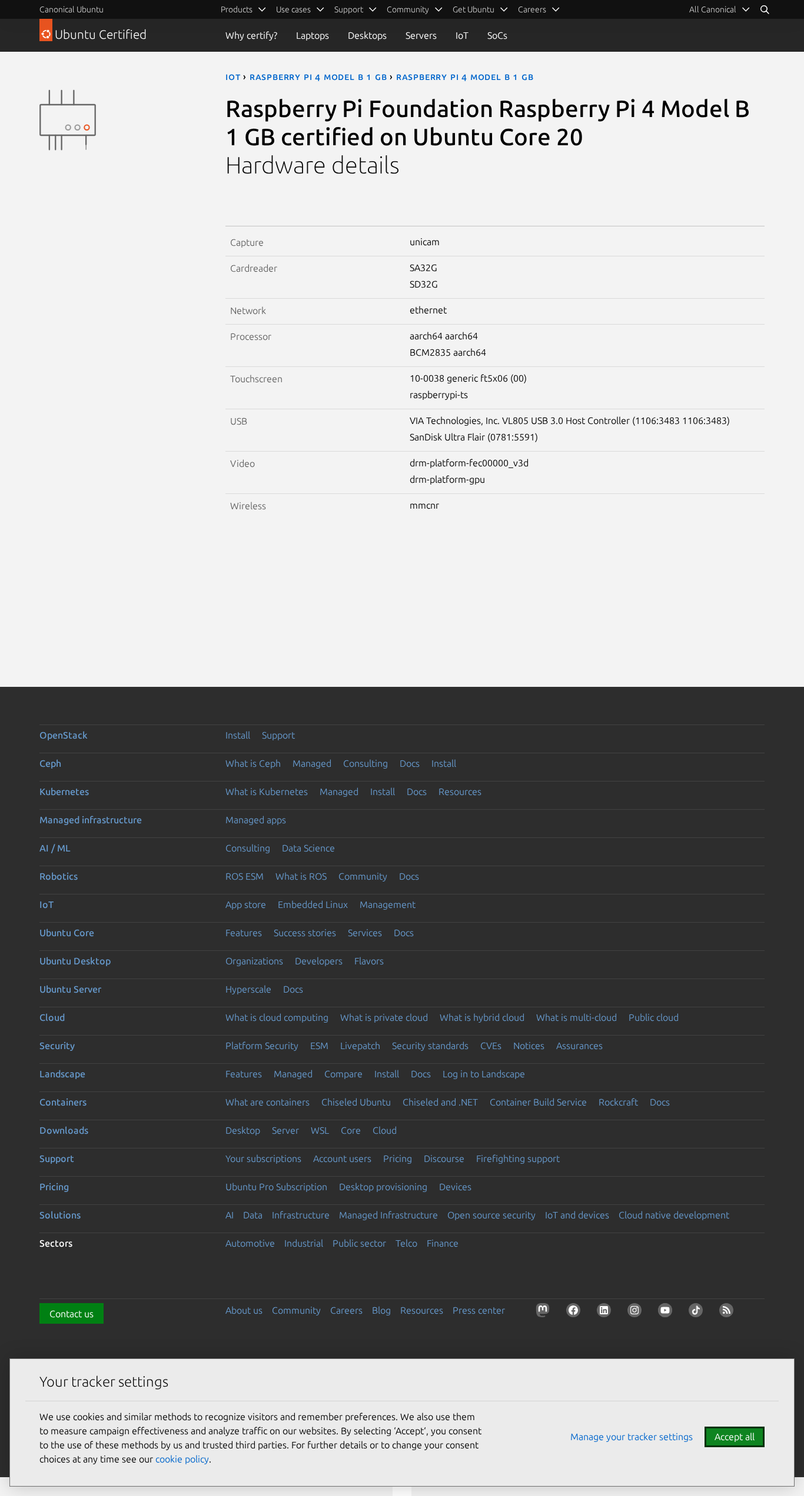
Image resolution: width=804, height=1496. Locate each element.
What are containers (267, 1102)
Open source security (491, 1215)
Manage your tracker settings (631, 1436)
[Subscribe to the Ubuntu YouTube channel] (667, 1312)
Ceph (50, 763)
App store (245, 904)
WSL (320, 1130)
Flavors (369, 961)
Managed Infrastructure (388, 1215)
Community (362, 876)
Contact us (71, 1313)
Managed (312, 763)
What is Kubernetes (266, 791)
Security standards (430, 1045)
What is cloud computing (276, 1017)
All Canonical (712, 9)
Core (351, 1130)
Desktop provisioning (383, 1186)
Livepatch (360, 1045)
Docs (410, 763)
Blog (381, 1310)
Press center (479, 1310)
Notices (528, 1045)
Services (365, 932)
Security (57, 1045)
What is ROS (301, 876)
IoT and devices (577, 1215)
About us (244, 1310)
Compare (343, 1073)
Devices (455, 1186)
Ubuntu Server (70, 989)
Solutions (60, 1215)
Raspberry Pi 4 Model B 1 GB (318, 76)
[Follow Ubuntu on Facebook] (575, 1312)
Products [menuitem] (237, 9)
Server (285, 1130)
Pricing (397, 1158)
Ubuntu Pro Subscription (276, 1186)
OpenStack (63, 735)
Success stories (305, 932)
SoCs (497, 35)
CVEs (490, 1045)
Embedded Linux (313, 904)
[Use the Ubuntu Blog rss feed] (728, 1312)
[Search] (764, 9)
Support (278, 735)
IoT (462, 35)
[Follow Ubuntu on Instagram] (636, 1312)
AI (229, 1215)
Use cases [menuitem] (293, 9)
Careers (346, 1310)
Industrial (303, 1243)
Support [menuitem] (348, 9)
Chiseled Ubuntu (356, 1102)
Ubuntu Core (66, 932)
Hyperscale (248, 989)
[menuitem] (720, 9)
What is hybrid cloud (482, 1017)
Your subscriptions (263, 1158)
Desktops (367, 35)
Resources (459, 791)
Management (388, 904)
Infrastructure (301, 1215)
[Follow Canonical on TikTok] (698, 1312)
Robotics (58, 876)
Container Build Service (538, 1102)
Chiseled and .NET (440, 1102)
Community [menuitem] (408, 9)
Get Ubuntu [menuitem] (473, 9)
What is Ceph (253, 763)
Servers (421, 35)
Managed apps (255, 819)
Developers (319, 961)
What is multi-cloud (576, 1017)
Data (253, 1215)
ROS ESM (244, 876)
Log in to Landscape (484, 1073)
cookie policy (182, 1459)
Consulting (365, 763)
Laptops (312, 35)
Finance (443, 1243)
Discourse (444, 1158)
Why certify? (251, 35)
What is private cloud (384, 1017)
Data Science (308, 848)
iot (232, 76)
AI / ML (55, 848)
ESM (319, 1045)
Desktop (242, 1130)
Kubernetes (64, 791)
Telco (406, 1243)
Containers (63, 1102)
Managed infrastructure (90, 819)
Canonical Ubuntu (71, 9)
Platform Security (261, 1045)
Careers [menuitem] (532, 9)
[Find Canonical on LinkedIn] (606, 1312)
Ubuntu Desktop (75, 961)
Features (243, 932)
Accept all (735, 1436)
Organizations (254, 961)
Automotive (250, 1243)
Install (237, 735)
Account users (342, 1158)
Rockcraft (618, 1102)
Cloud (52, 1017)
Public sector (359, 1243)
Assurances (579, 1045)
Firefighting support (518, 1158)
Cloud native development (674, 1215)
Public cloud (654, 1017)
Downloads (63, 1130)
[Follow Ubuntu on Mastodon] (545, 1312)
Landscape (62, 1073)
